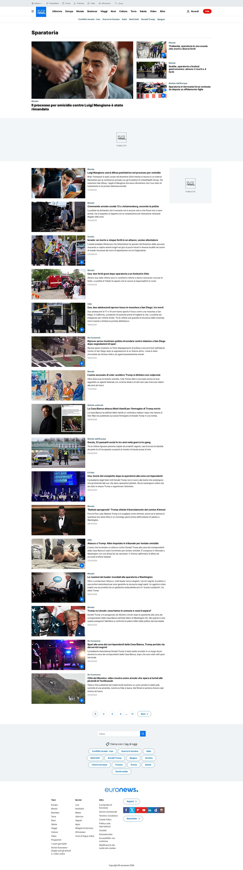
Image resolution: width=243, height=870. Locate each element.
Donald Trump (148, 19)
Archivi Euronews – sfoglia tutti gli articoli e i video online (61, 850)
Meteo (78, 812)
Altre (101, 800)
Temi (53, 800)
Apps (77, 824)
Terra (133, 11)
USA (89, 304)
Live (207, 11)
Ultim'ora (57, 11)
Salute (143, 11)
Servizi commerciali (108, 812)
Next (113, 11)
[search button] (116, 3)
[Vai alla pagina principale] (41, 12)
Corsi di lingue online (84, 836)
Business (92, 11)
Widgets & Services (84, 828)
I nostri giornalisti (59, 843)
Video (153, 11)
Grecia (134, 764)
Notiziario (79, 808)
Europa (69, 11)
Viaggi (104, 11)
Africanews (80, 832)
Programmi (56, 840)
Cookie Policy (105, 819)
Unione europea (99, 764)
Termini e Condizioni (108, 815)
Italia (124, 19)
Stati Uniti (134, 19)
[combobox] (130, 3)
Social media (121, 771)
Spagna (161, 19)
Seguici (78, 820)
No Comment (93, 338)
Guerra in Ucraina (111, 19)
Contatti (102, 830)
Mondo (80, 11)
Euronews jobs (105, 834)
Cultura (123, 11)
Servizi (78, 800)
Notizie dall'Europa (178, 83)
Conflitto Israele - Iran (89, 19)
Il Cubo (90, 472)
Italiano (37, 3)
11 (132, 714)
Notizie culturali (95, 405)
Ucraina (149, 758)
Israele (90, 236)
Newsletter (132, 818)
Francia (118, 764)
